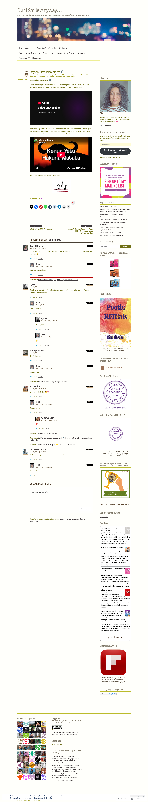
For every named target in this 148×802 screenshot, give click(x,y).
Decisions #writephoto (108, 217)
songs (68, 77)
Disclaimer (81, 53)
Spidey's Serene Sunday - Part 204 (112, 214)
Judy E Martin (37, 246)
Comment (84, 509)
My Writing (63, 48)
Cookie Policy (48, 798)
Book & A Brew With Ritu (47, 48)
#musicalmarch (42, 75)
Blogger (40, 77)
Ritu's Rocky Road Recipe (108, 207)
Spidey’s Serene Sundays (66, 53)
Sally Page (105, 592)
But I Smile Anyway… (39, 10)
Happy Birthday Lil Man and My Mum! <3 (113, 220)
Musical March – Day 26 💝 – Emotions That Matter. (57, 445)
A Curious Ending (106, 590)
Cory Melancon (38, 449)
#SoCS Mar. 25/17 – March (41, 227)
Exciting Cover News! (59, 763)
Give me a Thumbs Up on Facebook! (114, 504)
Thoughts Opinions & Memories (59, 75)
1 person (40, 259)
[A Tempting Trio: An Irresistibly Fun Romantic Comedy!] (128, 573)
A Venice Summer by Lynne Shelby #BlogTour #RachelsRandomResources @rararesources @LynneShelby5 (65, 758)
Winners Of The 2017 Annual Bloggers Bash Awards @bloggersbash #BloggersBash (115, 210)
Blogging (46, 77)
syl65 (32, 284)
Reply (89, 246)
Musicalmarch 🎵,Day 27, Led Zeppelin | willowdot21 (58, 280)
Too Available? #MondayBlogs (110, 233)
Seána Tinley (105, 549)
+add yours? (54, 239)
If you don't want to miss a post (112, 132)
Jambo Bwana (60, 77)
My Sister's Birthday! (107, 230)
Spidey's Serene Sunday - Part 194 (112, 235)
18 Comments (23, 79)
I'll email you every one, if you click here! (115, 151)
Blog (88, 75)
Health (52, 53)
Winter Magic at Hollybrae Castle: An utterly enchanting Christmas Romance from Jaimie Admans (112, 613)
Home (20, 48)
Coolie (52, 77)
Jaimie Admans (106, 617)
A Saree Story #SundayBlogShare (111, 227)
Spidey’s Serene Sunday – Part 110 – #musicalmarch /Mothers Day (80, 229)
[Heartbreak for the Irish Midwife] (128, 552)
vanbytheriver (37, 350)
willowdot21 (36, 386)
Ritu (33, 75)
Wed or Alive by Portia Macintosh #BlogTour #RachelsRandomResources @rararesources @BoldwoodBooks (67, 775)
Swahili (73, 77)
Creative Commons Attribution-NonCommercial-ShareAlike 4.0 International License (65, 732)
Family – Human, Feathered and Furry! (33, 53)
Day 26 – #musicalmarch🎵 (47, 72)
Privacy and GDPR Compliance (30, 58)
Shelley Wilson (106, 530)
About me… (30, 48)
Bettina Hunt (105, 573)
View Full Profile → (106, 126)
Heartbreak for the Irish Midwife (112, 547)
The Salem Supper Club (109, 528)
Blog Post (33, 77)
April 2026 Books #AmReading (62, 780)
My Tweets (104, 517)
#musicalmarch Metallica (47, 433)
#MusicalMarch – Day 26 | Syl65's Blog (52, 382)
